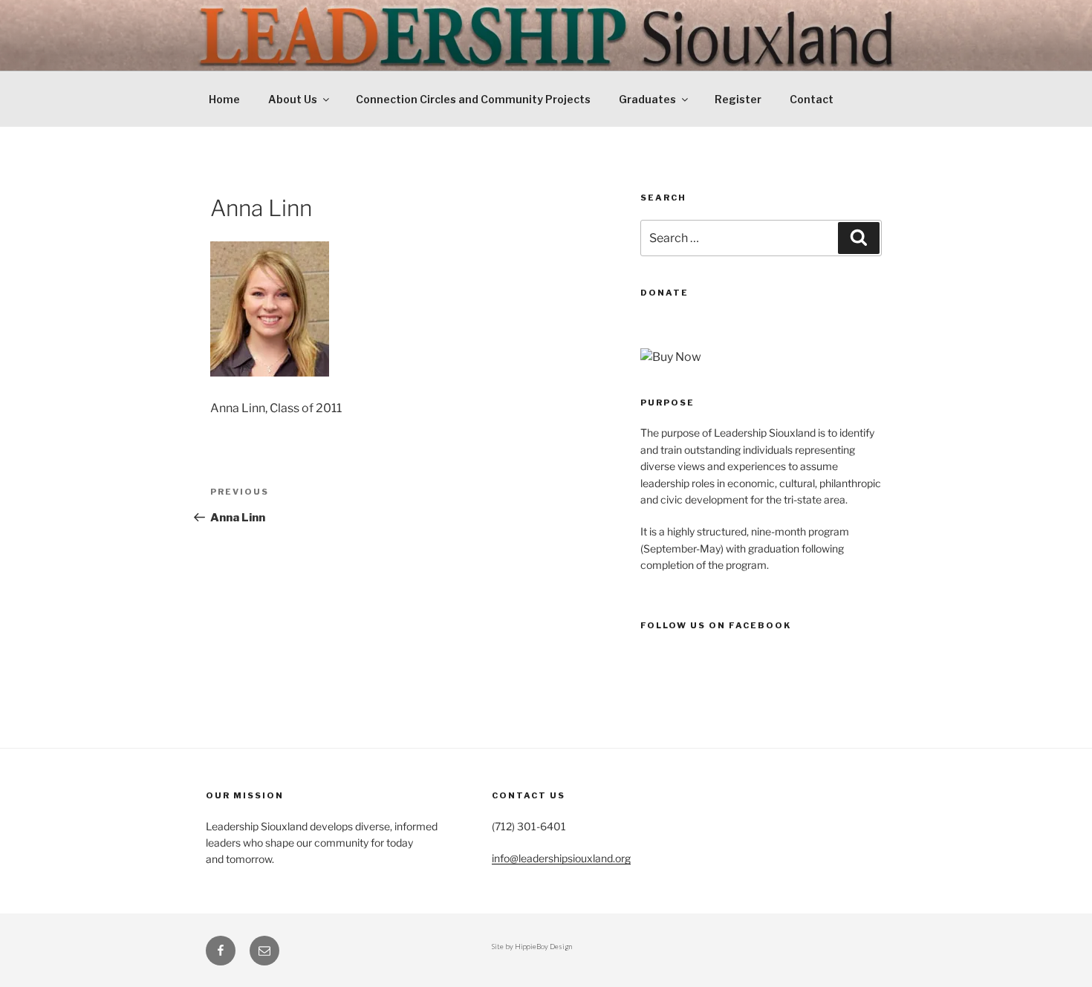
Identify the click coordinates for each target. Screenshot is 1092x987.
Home (224, 99)
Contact (811, 99)
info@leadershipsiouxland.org (561, 858)
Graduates (647, 99)
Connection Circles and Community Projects (473, 99)
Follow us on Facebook (715, 625)
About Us (292, 99)
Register (738, 99)
